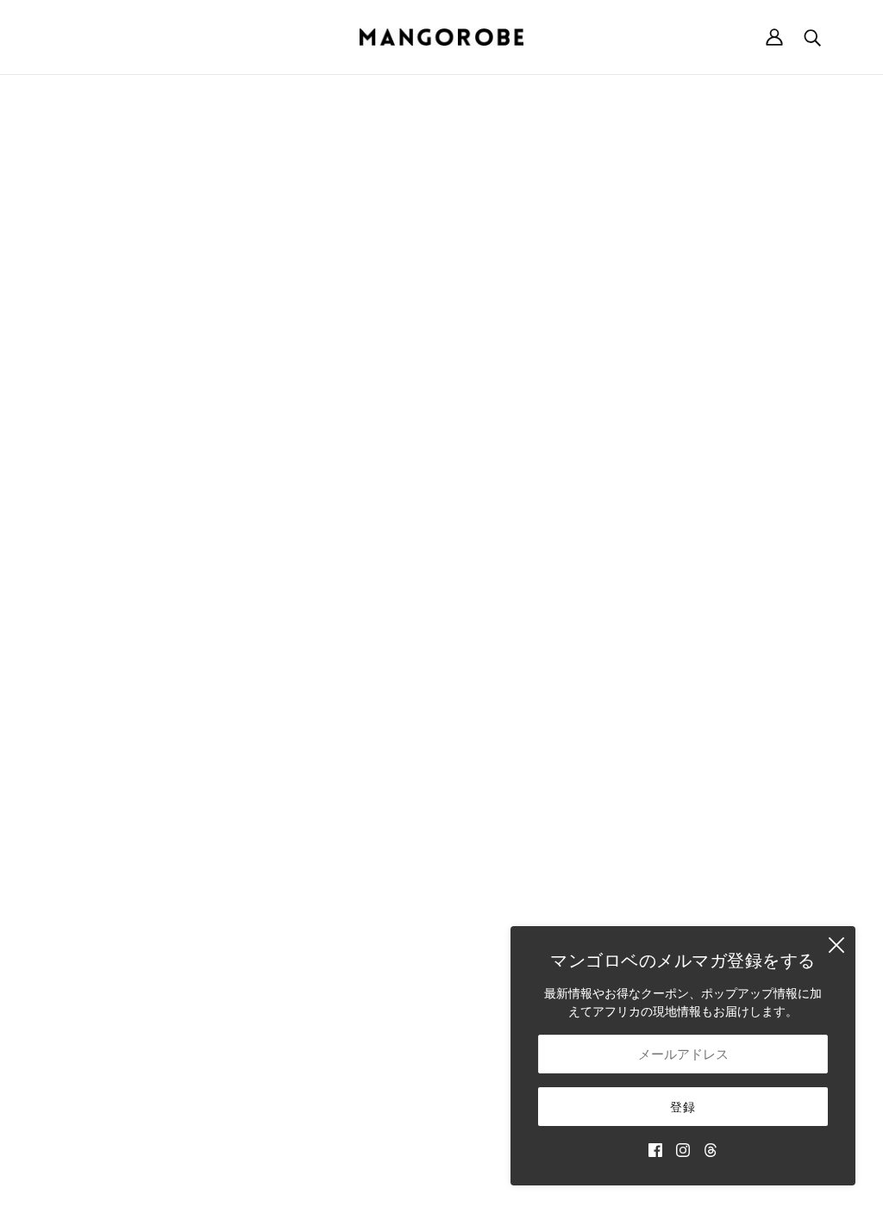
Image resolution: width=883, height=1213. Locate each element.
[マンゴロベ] (441, 37)
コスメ (473, 903)
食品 (467, 885)
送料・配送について (709, 722)
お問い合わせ (491, 957)
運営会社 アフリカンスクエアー (141, 758)
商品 (598, 284)
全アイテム (485, 921)
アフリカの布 (491, 849)
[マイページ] (774, 37)
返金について (691, 740)
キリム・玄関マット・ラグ (527, 831)
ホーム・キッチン (503, 776)
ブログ (473, 939)
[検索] (812, 37)
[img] (655, 1149)
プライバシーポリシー (715, 813)
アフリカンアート (503, 867)
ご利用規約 (685, 794)
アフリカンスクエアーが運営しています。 (470, 1180)
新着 (467, 722)
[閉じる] (836, 945)
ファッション (491, 758)
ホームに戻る (393, 284)
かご (467, 740)
